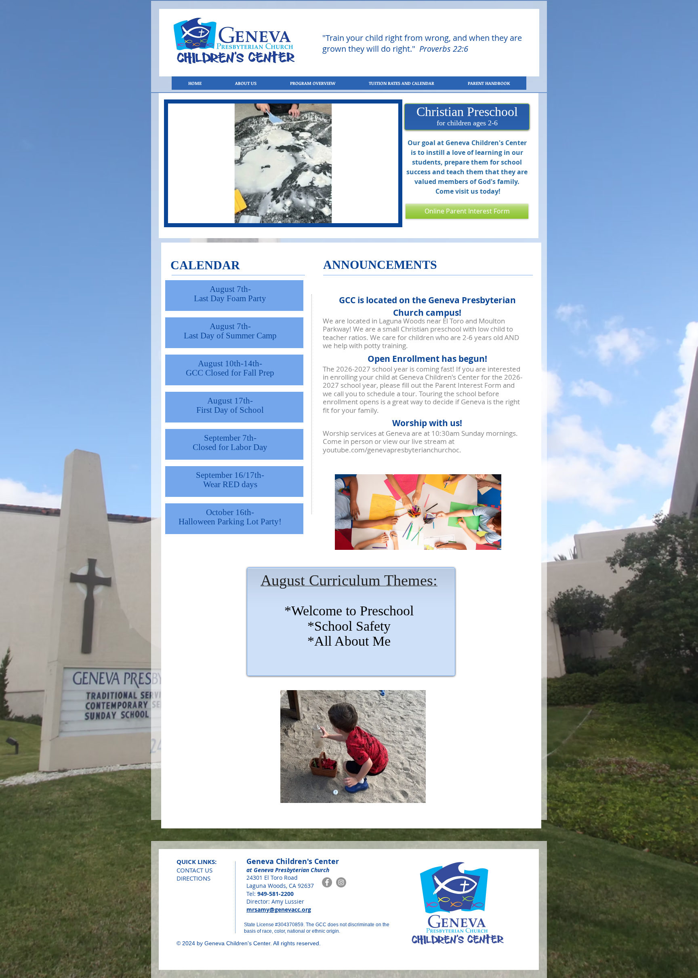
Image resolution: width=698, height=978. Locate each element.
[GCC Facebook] (327, 882)
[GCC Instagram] (341, 882)
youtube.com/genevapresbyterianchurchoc (391, 449)
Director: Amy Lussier (275, 901)
